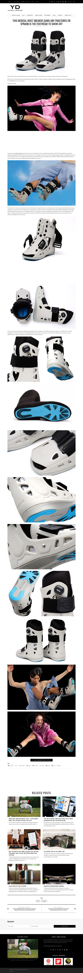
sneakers (44, 901)
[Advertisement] (52, 8)
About (9, 1)
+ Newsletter (67, 15)
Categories (16, 1)
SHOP (33, 1)
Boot (38, 901)
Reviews (60, 15)
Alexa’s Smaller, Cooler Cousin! (17, 886)
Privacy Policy (59, 945)
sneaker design (18, 153)
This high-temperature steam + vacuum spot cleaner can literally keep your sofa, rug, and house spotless (24, 908)
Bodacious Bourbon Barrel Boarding (54, 886)
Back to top (11, 971)
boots (70, 79)
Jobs (37, 1)
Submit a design (25, 1)
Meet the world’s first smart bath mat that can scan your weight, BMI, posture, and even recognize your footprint (23, 853)
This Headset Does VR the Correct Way (54, 851)
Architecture (38, 15)
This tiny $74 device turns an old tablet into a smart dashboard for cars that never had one (58, 819)
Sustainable (47, 15)
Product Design (16, 15)
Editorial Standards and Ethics (50, 945)
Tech (23, 15)
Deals (54, 15)
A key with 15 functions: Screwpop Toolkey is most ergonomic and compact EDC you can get (58, 908)
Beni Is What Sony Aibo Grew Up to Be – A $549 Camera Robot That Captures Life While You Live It (23, 819)
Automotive (30, 15)
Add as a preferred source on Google (42, 760)
